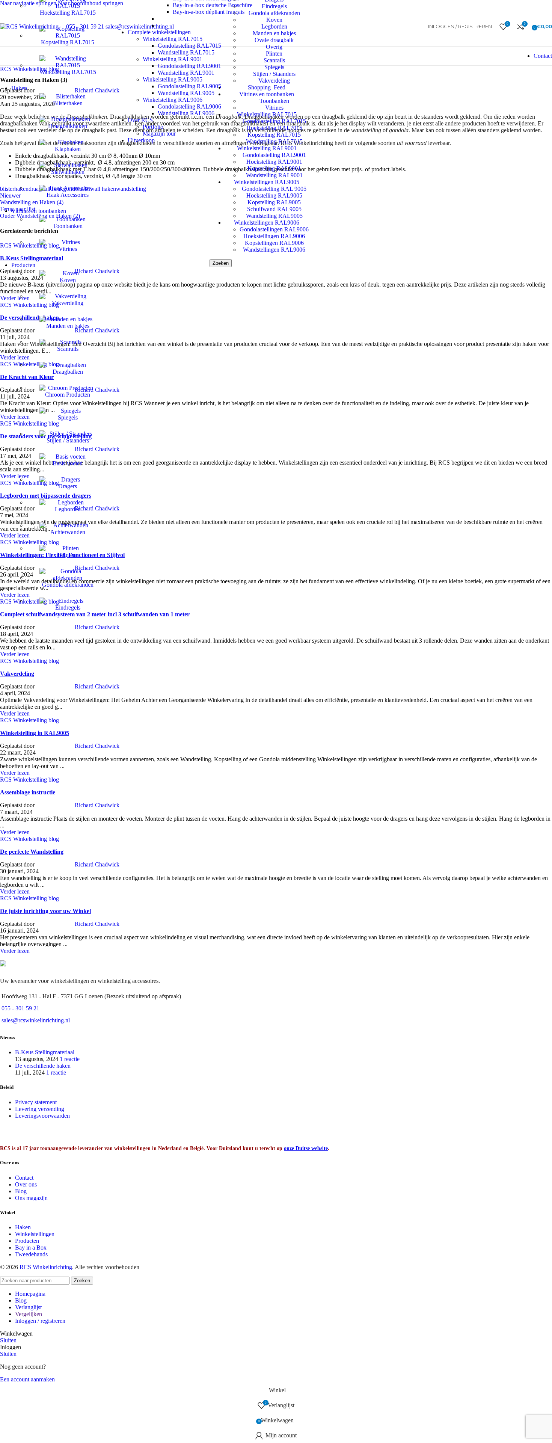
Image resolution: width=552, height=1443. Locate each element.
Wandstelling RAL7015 (67, 72)
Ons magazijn (31, 1198)
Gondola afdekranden (68, 584)
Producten (27, 1241)
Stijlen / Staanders (68, 440)
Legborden (68, 509)
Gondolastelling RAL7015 (189, 45)
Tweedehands (31, 1254)
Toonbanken (68, 226)
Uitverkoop (141, 140)
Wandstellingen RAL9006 (274, 249)
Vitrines (68, 249)
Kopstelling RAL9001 (274, 168)
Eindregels (67, 607)
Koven (68, 280)
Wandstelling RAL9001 (274, 175)
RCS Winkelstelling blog (29, 661)
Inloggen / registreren (40, 1321)
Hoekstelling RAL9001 (274, 161)
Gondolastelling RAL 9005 (274, 189)
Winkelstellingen (34, 1234)
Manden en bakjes (67, 326)
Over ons (26, 1184)
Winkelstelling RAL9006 (172, 100)
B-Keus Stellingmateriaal (44, 1052)
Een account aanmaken (27, 1379)
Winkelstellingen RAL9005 (266, 182)
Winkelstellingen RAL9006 (266, 222)
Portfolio (153, 127)
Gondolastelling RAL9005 (189, 86)
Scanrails (67, 349)
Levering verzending (39, 1109)
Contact (543, 56)
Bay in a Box (31, 1247)
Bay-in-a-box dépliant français (208, 12)
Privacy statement (36, 1102)
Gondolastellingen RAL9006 (274, 229)
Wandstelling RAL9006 (186, 113)
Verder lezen (15, 654)
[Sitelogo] (29, 26)
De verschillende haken (43, 1066)
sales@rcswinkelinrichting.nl (36, 1020)
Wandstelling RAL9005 (274, 216)
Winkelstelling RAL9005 (172, 79)
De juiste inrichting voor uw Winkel (45, 911)
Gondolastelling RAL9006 (189, 106)
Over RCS (140, 120)
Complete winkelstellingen (159, 32)
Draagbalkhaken (67, 126)
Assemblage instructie (27, 792)
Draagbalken (68, 371)
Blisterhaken (68, 103)
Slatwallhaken (67, 172)
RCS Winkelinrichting (46, 1267)
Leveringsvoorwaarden (42, 1115)
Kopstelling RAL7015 (67, 42)
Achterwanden (67, 532)
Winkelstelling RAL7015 (172, 39)
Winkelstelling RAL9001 (172, 59)
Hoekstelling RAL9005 (274, 195)
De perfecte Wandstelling (31, 851)
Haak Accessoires (68, 195)
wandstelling (131, 189)
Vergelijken (28, 1314)
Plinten (67, 555)
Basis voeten (68, 463)
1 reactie (70, 1059)
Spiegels (68, 417)
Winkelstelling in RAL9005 (34, 733)
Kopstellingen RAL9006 (274, 243)
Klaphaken (68, 149)
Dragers (67, 486)
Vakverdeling (67, 303)
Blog (21, 1191)
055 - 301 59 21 (20, 1008)
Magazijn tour (159, 133)
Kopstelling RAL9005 (274, 202)
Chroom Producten (67, 394)
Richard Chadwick (97, 627)
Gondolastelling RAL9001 (274, 155)
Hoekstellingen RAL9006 (274, 236)
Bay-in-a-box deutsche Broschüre (212, 5)
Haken (23, 1227)
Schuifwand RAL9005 (274, 209)
